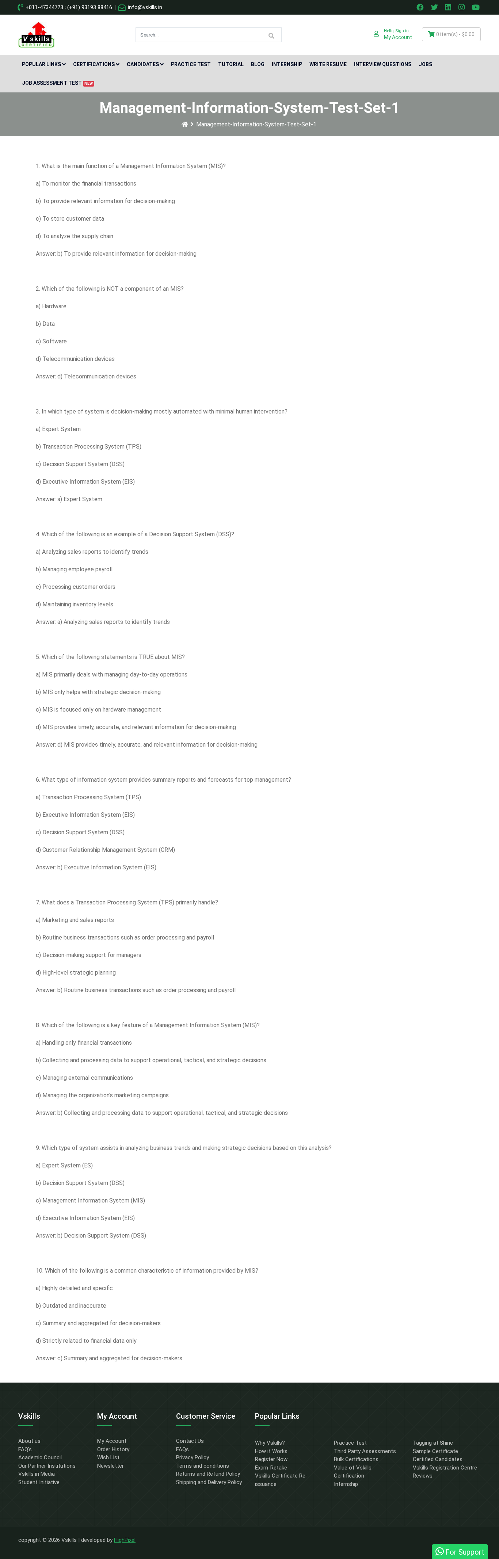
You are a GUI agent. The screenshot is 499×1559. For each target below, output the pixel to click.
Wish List (108, 1457)
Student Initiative (39, 1482)
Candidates (143, 64)
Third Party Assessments (365, 1451)
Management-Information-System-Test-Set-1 (256, 124)
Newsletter (110, 1466)
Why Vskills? (270, 1443)
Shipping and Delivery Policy (209, 1482)
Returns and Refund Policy (208, 1474)
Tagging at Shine (433, 1443)
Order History (113, 1449)
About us (29, 1441)
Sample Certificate (435, 1451)
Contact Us (190, 1441)
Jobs (425, 64)
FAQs (182, 1449)
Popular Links (41, 64)
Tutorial (231, 64)
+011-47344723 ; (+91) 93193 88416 (68, 7)
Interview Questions (382, 64)
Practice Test (191, 64)
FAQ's (25, 1449)
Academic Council (40, 1457)
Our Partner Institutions (47, 1466)
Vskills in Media (36, 1474)
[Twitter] (435, 7)
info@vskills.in (144, 7)
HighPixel (125, 1540)
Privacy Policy (192, 1457)
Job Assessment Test (57, 83)
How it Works (271, 1451)
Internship (287, 64)
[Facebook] (420, 7)
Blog (257, 64)
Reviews (423, 1475)
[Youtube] (477, 7)
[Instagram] (462, 7)
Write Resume (328, 64)
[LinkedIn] (449, 7)
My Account (111, 1441)
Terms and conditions (202, 1466)
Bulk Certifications (356, 1459)
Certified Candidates (437, 1459)
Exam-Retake (271, 1467)
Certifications (94, 64)
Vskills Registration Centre (445, 1467)
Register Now (271, 1459)
